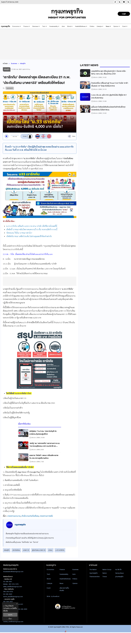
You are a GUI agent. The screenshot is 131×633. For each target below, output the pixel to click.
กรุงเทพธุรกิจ (93, 573)
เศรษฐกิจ (22, 63)
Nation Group (106, 569)
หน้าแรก (5, 63)
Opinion (115, 26)
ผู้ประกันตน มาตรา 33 (38, 550)
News (107, 26)
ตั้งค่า (10, 619)
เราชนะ (50, 550)
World (69, 26)
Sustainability (53, 26)
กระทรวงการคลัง (46, 516)
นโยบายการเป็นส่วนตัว (64, 589)
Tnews (104, 576)
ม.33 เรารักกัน (60, 550)
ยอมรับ (10, 615)
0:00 (13, 136)
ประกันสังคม (16, 550)
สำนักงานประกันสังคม (30, 516)
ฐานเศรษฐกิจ (119, 576)
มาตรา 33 (26, 550)
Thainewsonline (94, 576)
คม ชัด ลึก (118, 569)
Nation (104, 573)
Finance (25, 26)
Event (124, 26)
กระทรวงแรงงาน (14, 516)
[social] (115, 2)
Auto (63, 26)
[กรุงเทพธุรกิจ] (5, 26)
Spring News (119, 573)
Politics (92, 26)
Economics (15, 26)
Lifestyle (99, 26)
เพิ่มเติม (5, 611)
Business (35, 26)
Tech (43, 26)
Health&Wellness (80, 26)
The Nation (93, 569)
